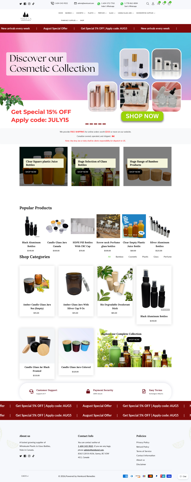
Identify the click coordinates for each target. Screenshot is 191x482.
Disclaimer (141, 464)
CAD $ (24, 476)
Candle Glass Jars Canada (57, 244)
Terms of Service (143, 451)
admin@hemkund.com (94, 450)
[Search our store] (148, 4)
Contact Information (145, 455)
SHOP (82, 20)
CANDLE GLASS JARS (125, 13)
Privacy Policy (142, 442)
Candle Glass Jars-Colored (76, 367)
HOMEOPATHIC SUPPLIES (144, 13)
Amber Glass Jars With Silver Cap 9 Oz (76, 306)
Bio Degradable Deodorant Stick (115, 306)
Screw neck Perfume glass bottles (108, 244)
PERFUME (101, 13)
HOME (60, 13)
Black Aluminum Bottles (31, 244)
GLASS (111, 13)
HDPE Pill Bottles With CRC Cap (83, 244)
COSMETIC (79, 13)
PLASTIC (91, 13)
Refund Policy (142, 446)
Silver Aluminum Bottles (159, 244)
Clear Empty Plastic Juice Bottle (134, 244)
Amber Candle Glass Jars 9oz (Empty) (37, 306)
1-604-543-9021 (85, 446)
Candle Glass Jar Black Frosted (37, 369)
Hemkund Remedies (86, 476)
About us (140, 460)
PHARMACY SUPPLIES (68, 20)
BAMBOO (68, 13)
